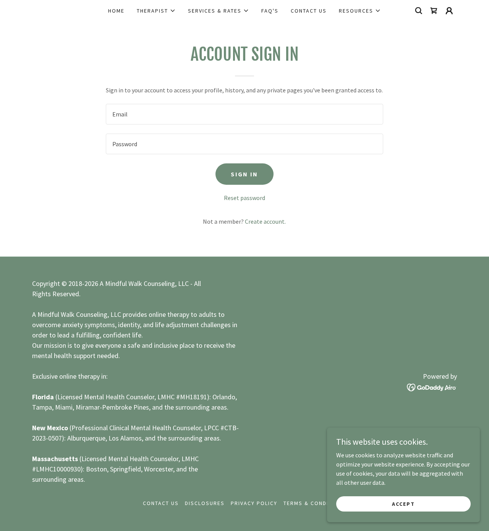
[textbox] (244, 114)
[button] (156, 10)
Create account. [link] (265, 221)
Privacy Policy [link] (254, 503)
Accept (403, 503)
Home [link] (116, 10)
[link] (434, 10)
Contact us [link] (309, 10)
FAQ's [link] (270, 10)
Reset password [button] (244, 198)
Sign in (244, 174)
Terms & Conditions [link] (314, 503)
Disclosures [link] (205, 503)
